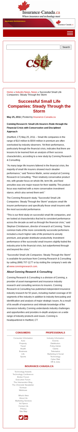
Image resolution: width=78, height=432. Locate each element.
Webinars (23, 390)
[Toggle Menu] (70, 33)
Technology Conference (23, 374)
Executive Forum (23, 380)
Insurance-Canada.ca (44, 117)
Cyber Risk (55, 359)
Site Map (23, 411)
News (34, 92)
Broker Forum (23, 377)
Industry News (23, 92)
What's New (23, 395)
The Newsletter (23, 385)
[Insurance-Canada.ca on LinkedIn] (26, 419)
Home (10, 92)
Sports (23, 357)
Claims (55, 349)
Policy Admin (55, 346)
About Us (23, 398)
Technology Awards (23, 372)
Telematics (55, 351)
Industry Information (55, 338)
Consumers (23, 332)
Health (23, 349)
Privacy (23, 409)
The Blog (23, 382)
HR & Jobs (55, 362)
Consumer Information (23, 338)
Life (23, 354)
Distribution (55, 343)
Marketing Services (23, 401)
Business (23, 351)
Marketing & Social (55, 354)
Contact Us (23, 406)
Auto (23, 341)
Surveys (23, 387)
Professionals (55, 332)
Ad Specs (23, 403)
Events (55, 341)
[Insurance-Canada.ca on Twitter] (21, 419)
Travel (23, 346)
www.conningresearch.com (23, 266)
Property (23, 343)
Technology (55, 357)
